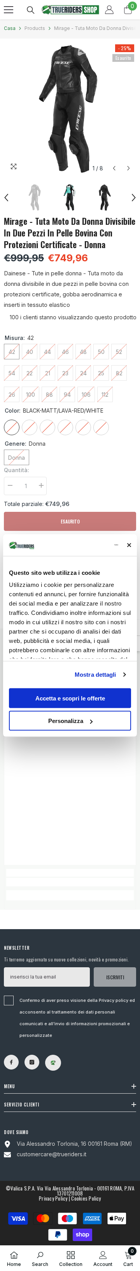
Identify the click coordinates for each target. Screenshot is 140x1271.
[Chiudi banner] (129, 545)
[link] (70, 882)
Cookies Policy (86, 1198)
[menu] (8, 9)
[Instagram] (31, 1062)
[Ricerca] (30, 10)
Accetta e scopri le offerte (70, 698)
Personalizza (65, 721)
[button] (114, 168)
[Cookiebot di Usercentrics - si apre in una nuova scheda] (88, 545)
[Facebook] (11, 1062)
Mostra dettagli (95, 674)
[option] (70, 109)
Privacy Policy (53, 1198)
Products (34, 28)
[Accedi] (109, 9)
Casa (10, 28)
